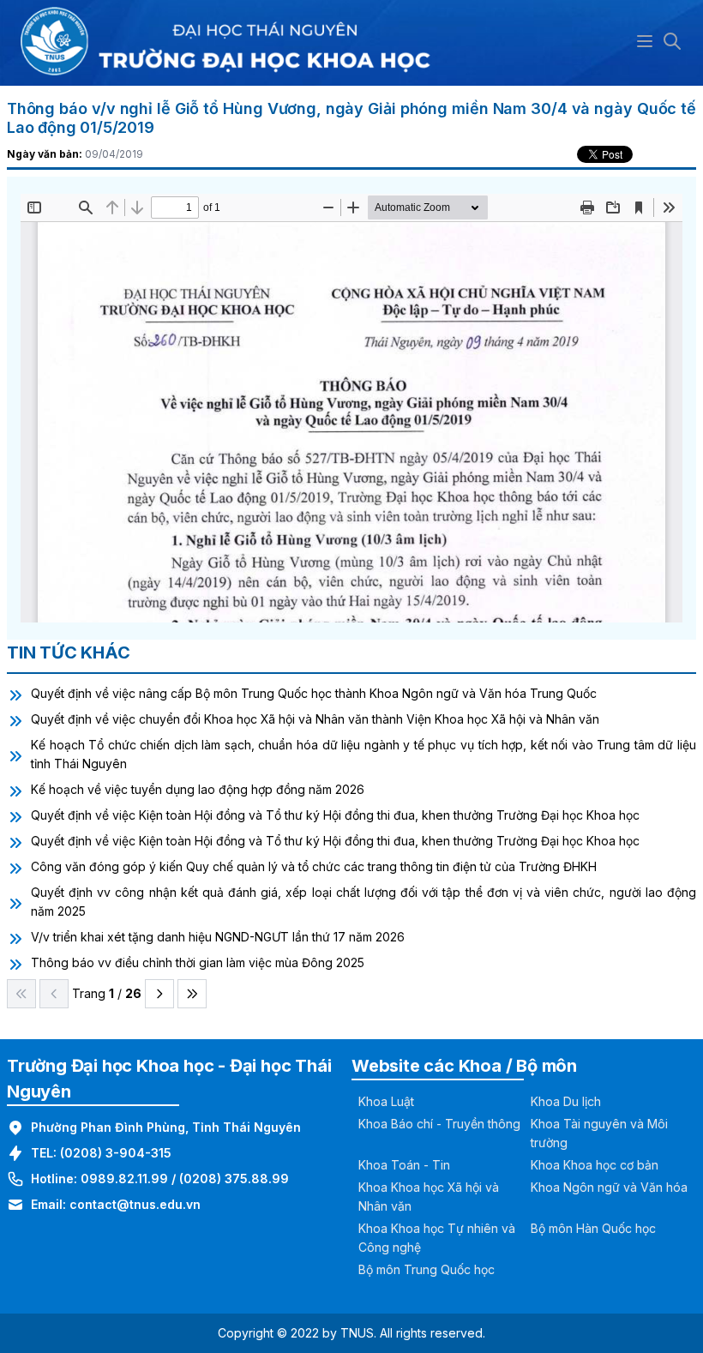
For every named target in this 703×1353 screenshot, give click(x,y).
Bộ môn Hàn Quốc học (593, 1228)
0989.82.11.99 (124, 1178)
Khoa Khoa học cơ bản (594, 1165)
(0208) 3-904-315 (115, 1153)
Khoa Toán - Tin (404, 1165)
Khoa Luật (386, 1101)
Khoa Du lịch (566, 1101)
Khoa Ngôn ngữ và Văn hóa (609, 1187)
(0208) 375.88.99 (234, 1178)
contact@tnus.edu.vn (135, 1204)
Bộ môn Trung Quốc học (426, 1269)
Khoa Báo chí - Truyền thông (439, 1123)
